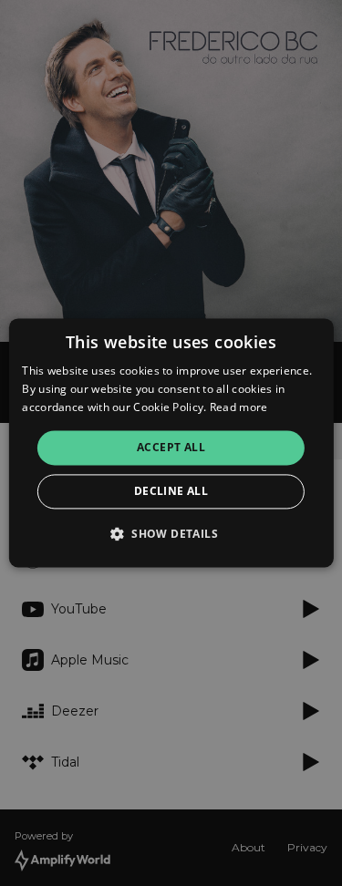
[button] (171, 534)
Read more (239, 407)
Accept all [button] (171, 447)
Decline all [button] (171, 492)
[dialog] (170, 442)
